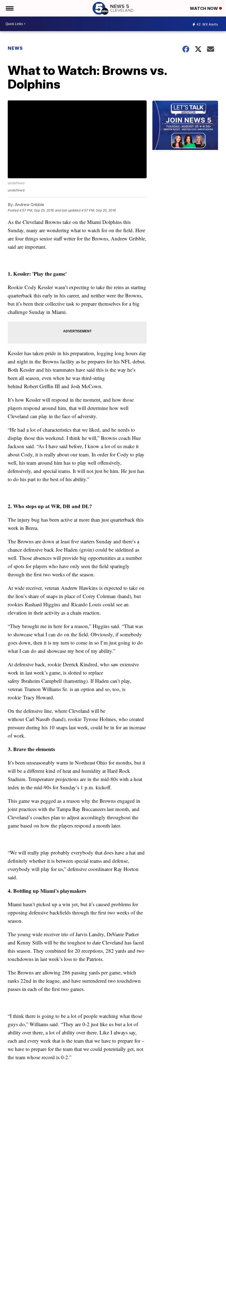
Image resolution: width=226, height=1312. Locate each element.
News (15, 48)
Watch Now (204, 8)
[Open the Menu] (9, 8)
